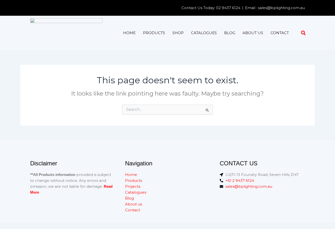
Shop (178, 32)
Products (154, 32)
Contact (280, 32)
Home (129, 32)
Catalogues (204, 32)
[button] (303, 33)
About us (253, 32)
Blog (229, 32)
